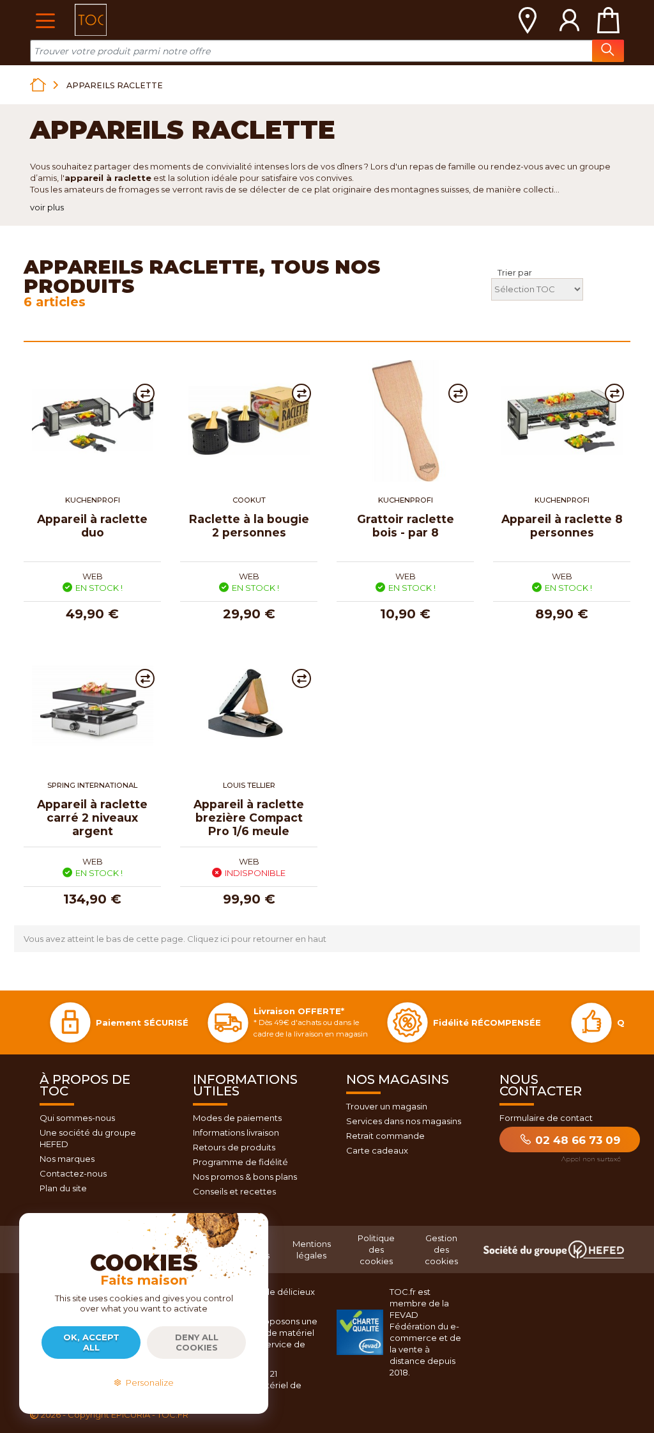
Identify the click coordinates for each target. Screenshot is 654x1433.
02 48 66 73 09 (576, 1140)
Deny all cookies (196, 1342)
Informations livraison (236, 1132)
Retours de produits (234, 1147)
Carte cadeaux (377, 1150)
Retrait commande (385, 1136)
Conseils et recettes (234, 1191)
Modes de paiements (237, 1118)
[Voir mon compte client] (570, 20)
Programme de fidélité (240, 1162)
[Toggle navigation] (45, 19)
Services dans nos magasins (403, 1121)
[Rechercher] (608, 51)
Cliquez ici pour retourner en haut (256, 939)
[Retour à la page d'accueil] (38, 84)
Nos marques (67, 1159)
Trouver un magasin (386, 1106)
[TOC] (91, 20)
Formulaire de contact (546, 1118)
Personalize (148, 1382)
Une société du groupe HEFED (88, 1138)
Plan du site (63, 1188)
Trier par (515, 272)
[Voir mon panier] (608, 20)
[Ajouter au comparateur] (145, 393)
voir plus (47, 207)
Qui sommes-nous (77, 1118)
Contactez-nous (73, 1173)
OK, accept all (91, 1342)
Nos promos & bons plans (245, 1176)
